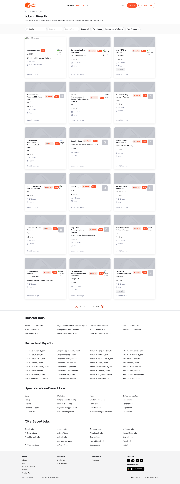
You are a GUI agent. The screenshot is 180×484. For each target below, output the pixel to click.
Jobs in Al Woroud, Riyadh (133, 355)
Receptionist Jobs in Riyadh (68, 329)
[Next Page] (102, 306)
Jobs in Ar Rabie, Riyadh (132, 378)
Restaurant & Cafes (130, 396)
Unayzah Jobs (128, 437)
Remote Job (97, 29)
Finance (28, 404)
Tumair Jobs (127, 441)
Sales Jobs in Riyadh (33, 329)
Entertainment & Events (66, 400)
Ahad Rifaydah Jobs (32, 437)
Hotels (27, 400)
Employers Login (147, 5)
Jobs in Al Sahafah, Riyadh (100, 370)
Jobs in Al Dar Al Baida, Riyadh (101, 358)
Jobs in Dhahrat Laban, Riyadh (36, 378)
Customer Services (97, 400)
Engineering (127, 407)
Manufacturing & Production (101, 411)
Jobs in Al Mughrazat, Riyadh (101, 374)
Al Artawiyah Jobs (32, 445)
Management (128, 404)
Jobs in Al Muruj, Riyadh (66, 366)
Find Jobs (80, 5)
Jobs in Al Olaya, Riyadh (99, 362)
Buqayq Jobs (95, 445)
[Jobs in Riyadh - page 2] (102, 306)
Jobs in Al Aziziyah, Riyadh (67, 370)
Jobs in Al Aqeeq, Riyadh (66, 355)
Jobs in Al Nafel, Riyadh (34, 370)
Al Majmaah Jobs (96, 433)
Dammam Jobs (96, 429)
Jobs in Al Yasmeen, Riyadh (133, 374)
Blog (88, 5)
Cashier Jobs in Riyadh (99, 325)
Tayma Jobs (94, 437)
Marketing (61, 396)
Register (132, 5)
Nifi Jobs (28, 441)
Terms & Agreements (151, 477)
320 (97, 306)
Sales (27, 396)
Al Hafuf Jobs (62, 433)
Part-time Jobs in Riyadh (99, 329)
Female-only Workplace (114, 29)
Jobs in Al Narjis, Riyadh (66, 378)
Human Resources (64, 404)
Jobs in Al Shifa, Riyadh (99, 355)
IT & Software (30, 411)
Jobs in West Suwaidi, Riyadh (68, 351)
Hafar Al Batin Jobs (130, 433)
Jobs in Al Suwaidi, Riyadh (133, 351)
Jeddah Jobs (62, 429)
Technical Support (32, 407)
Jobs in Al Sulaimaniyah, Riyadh (37, 366)
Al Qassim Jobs (31, 433)
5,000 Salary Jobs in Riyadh (100, 333)
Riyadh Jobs (29, 429)
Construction (95, 407)
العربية (122, 5)
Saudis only (85, 29)
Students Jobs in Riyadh (132, 329)
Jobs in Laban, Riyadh (131, 362)
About (24, 460)
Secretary (94, 404)
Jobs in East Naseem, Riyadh (101, 366)
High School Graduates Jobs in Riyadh (72, 325)
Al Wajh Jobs (62, 445)
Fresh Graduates (133, 29)
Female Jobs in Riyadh (33, 333)
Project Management (65, 411)
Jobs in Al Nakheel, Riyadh (35, 358)
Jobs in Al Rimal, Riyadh (66, 362)
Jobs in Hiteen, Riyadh (131, 358)
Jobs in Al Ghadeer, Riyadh (35, 374)
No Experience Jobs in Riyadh (68, 333)
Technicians (127, 411)
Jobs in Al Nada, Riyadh (34, 355)
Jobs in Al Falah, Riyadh (66, 374)
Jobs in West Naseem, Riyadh (101, 378)
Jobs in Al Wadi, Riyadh (132, 366)
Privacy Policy (135, 477)
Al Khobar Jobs (128, 429)
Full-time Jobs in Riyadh (34, 325)
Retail (92, 396)
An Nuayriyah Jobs (64, 441)
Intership (25, 470)
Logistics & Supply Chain (67, 407)
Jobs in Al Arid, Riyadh (131, 370)
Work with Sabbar (28, 466)
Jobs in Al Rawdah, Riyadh (35, 351)
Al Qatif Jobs (62, 437)
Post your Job (62, 463)
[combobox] (56, 29)
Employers (69, 5)
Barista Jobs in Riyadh (131, 325)
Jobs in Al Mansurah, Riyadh (101, 351)
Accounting (127, 400)
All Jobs (32, 12)
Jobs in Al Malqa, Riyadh (34, 362)
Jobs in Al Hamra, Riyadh (67, 358)
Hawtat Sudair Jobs (97, 441)
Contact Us (26, 473)
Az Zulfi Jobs (127, 445)
